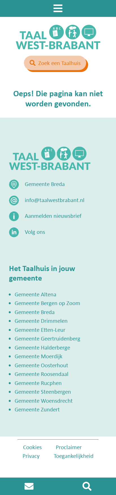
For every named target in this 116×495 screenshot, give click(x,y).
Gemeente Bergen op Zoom (47, 303)
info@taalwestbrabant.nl (54, 200)
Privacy (31, 456)
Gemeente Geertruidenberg (47, 338)
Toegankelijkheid (73, 456)
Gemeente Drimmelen (41, 320)
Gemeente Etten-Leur (40, 329)
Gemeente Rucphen (38, 383)
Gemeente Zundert (37, 409)
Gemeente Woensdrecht (44, 400)
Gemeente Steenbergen (43, 391)
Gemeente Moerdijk (39, 356)
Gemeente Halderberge (42, 347)
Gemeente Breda (35, 312)
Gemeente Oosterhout (41, 365)
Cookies (32, 447)
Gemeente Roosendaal (41, 374)
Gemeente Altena (35, 294)
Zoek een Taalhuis (59, 63)
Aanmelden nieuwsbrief (53, 215)
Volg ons (35, 232)
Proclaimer (69, 447)
